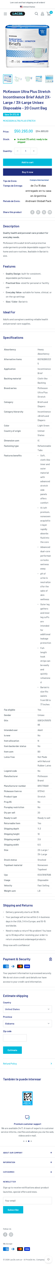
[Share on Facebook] (32, 212)
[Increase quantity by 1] (34, 151)
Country (7, 1002)
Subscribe (13, 1209)
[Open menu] (5, 14)
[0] (49, 14)
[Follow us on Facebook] (5, 1234)
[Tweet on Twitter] (44, 212)
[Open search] (36, 13)
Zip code (7, 1031)
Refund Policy (10, 1063)
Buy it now (27, 172)
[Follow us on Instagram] (11, 1234)
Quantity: (7, 151)
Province (7, 1016)
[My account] (42, 13)
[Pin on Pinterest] (38, 212)
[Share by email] (50, 212)
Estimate (12, 1050)
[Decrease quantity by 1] (17, 151)
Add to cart (27, 162)
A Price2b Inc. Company (34, 1259)
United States (29, 7)
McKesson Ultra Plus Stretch (19, 120)
